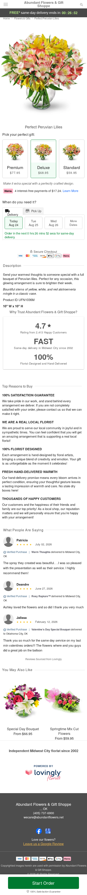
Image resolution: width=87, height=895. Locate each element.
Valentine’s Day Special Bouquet (50, 629)
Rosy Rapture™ (41, 596)
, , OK (43, 809)
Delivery (12, 213)
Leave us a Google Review (43, 844)
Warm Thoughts (40, 552)
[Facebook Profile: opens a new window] (39, 831)
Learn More (70, 191)
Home (6, 18)
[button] (78, 885)
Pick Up (36, 211)
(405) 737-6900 (43, 813)
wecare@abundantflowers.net (44, 817)
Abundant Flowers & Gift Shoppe (43, 4)
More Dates (73, 223)
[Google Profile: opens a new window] (48, 831)
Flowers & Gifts (22, 18)
